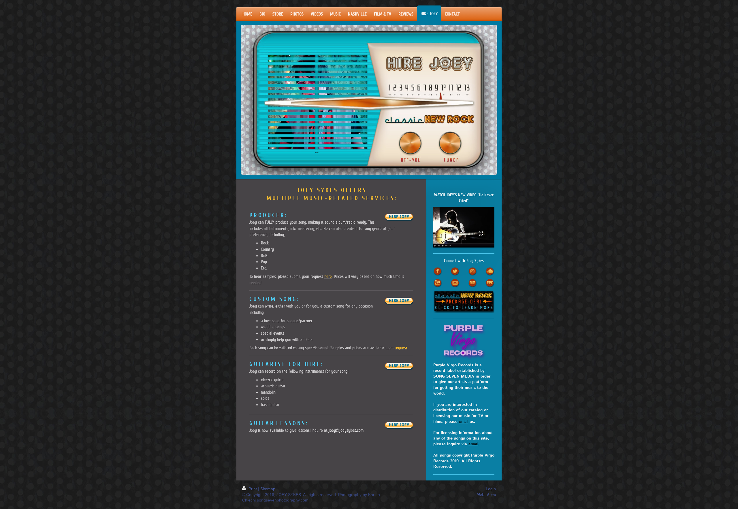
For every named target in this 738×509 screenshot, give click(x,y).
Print (252, 489)
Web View (488, 495)
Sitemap (267, 489)
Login (491, 489)
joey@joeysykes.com (346, 430)
